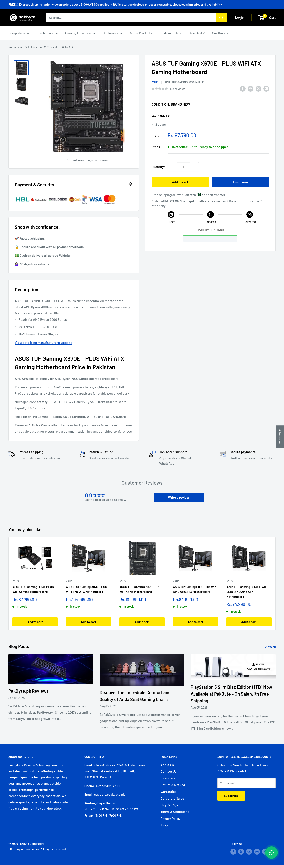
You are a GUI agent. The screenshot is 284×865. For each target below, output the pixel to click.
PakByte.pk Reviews (28, 691)
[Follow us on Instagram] (257, 852)
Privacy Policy (170, 818)
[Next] (275, 583)
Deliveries (168, 778)
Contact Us (169, 771)
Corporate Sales (172, 798)
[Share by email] (266, 88)
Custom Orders (170, 33)
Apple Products (141, 33)
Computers (16, 33)
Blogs (165, 825)
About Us (167, 765)
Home (12, 47)
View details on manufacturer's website (43, 342)
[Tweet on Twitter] (258, 88)
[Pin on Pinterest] (250, 88)
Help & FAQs (169, 805)
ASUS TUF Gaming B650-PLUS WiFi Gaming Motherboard (33, 589)
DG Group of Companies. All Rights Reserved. (37, 849)
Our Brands (220, 33)
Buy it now (240, 182)
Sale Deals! (197, 33)
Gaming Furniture (78, 33)
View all (271, 647)
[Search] (221, 17)
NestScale (219, 230)
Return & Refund (173, 785)
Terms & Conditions (175, 812)
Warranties (169, 791)
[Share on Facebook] (243, 88)
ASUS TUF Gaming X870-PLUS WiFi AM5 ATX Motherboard (86, 589)
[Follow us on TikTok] (265, 852)
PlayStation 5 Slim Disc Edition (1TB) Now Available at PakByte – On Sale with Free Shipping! (231, 693)
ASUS (155, 82)
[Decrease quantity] (172, 167)
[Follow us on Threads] (249, 852)
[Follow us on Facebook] (233, 852)
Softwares (110, 33)
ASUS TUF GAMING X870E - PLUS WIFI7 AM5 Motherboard (141, 589)
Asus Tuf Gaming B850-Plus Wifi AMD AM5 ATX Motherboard (194, 589)
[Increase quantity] (194, 167)
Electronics (45, 33)
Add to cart (180, 182)
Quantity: (158, 167)
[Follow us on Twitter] (241, 852)
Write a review (178, 497)
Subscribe (231, 796)
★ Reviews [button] (280, 436)
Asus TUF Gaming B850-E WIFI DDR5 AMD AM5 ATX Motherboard (247, 591)
